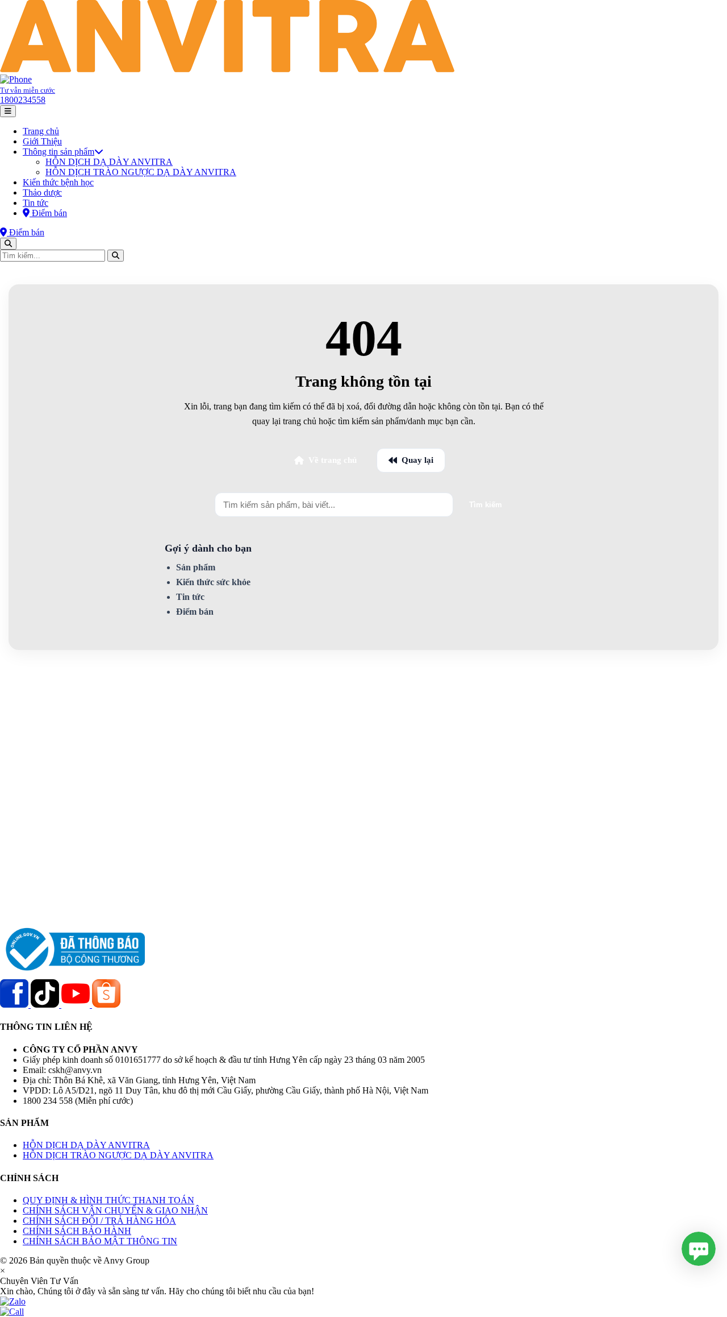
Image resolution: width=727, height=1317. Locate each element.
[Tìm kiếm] (8, 244)
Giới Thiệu (42, 141)
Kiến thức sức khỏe (213, 582)
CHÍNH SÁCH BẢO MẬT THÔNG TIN (100, 1241)
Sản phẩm (195, 567)
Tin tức (35, 203)
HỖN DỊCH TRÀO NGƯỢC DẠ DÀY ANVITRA (140, 172)
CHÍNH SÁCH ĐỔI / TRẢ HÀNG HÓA (99, 1220)
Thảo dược (42, 192)
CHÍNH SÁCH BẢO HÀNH (77, 1231)
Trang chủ (41, 131)
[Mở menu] (8, 111)
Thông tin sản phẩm (58, 151)
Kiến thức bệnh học (58, 182)
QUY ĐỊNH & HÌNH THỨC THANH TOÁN (108, 1200)
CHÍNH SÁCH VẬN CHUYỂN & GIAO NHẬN (115, 1210)
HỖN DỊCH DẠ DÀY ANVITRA (109, 162)
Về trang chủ (332, 460)
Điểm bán (195, 611)
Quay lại (417, 460)
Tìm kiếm (485, 504)
